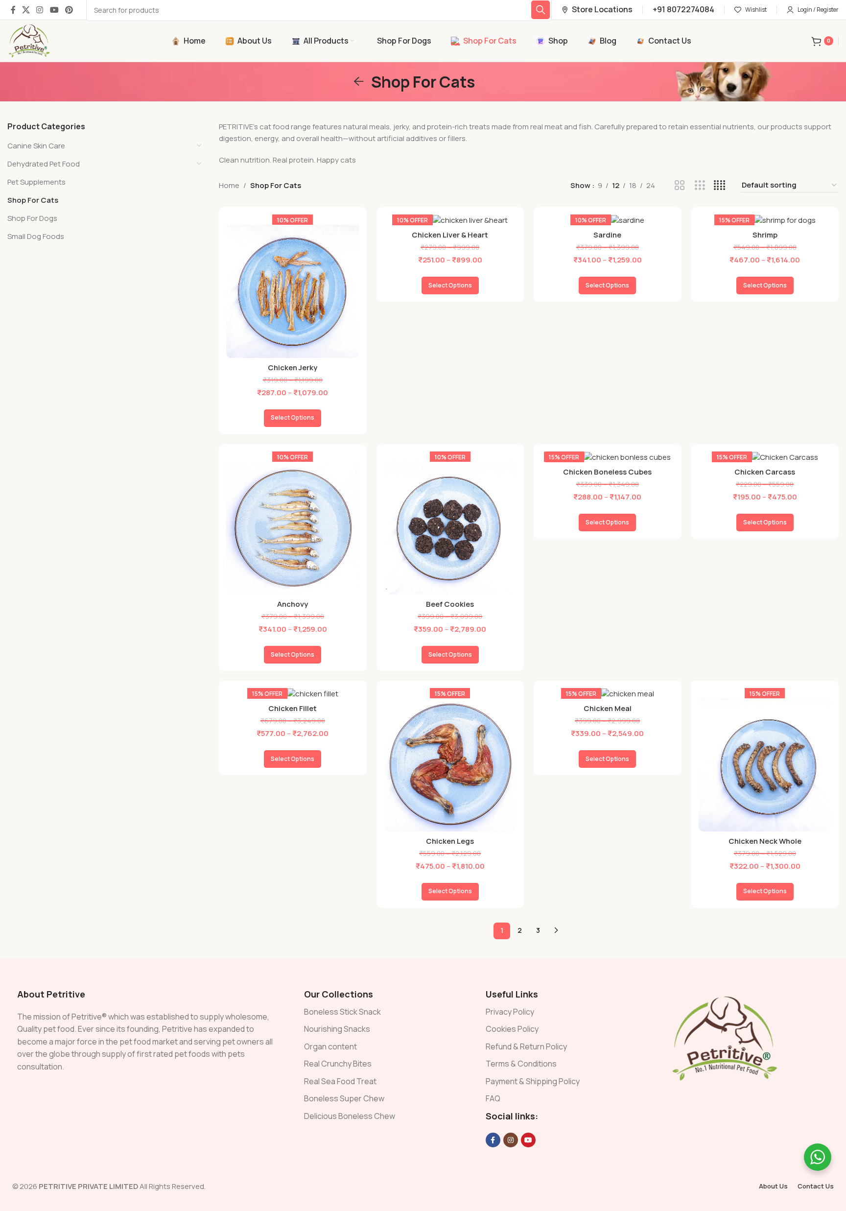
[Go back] (359, 82)
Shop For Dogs (32, 218)
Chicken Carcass (764, 472)
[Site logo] (29, 40)
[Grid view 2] (679, 185)
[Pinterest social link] (69, 9)
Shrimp (764, 235)
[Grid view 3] (699, 185)
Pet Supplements (36, 182)
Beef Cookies (450, 604)
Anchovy (292, 604)
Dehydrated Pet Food (43, 164)
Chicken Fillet (292, 708)
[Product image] (299, 287)
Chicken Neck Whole (764, 841)
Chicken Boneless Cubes (607, 472)
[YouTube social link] (54, 9)
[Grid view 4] (719, 185)
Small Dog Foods (35, 236)
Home (229, 185)
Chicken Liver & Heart (450, 235)
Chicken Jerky (292, 367)
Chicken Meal (608, 708)
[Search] (540, 9)
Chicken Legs (450, 841)
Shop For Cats (32, 200)
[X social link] (26, 9)
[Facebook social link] (13, 9)
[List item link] (385, 1012)
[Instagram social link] (40, 9)
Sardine (607, 235)
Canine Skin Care (36, 146)
